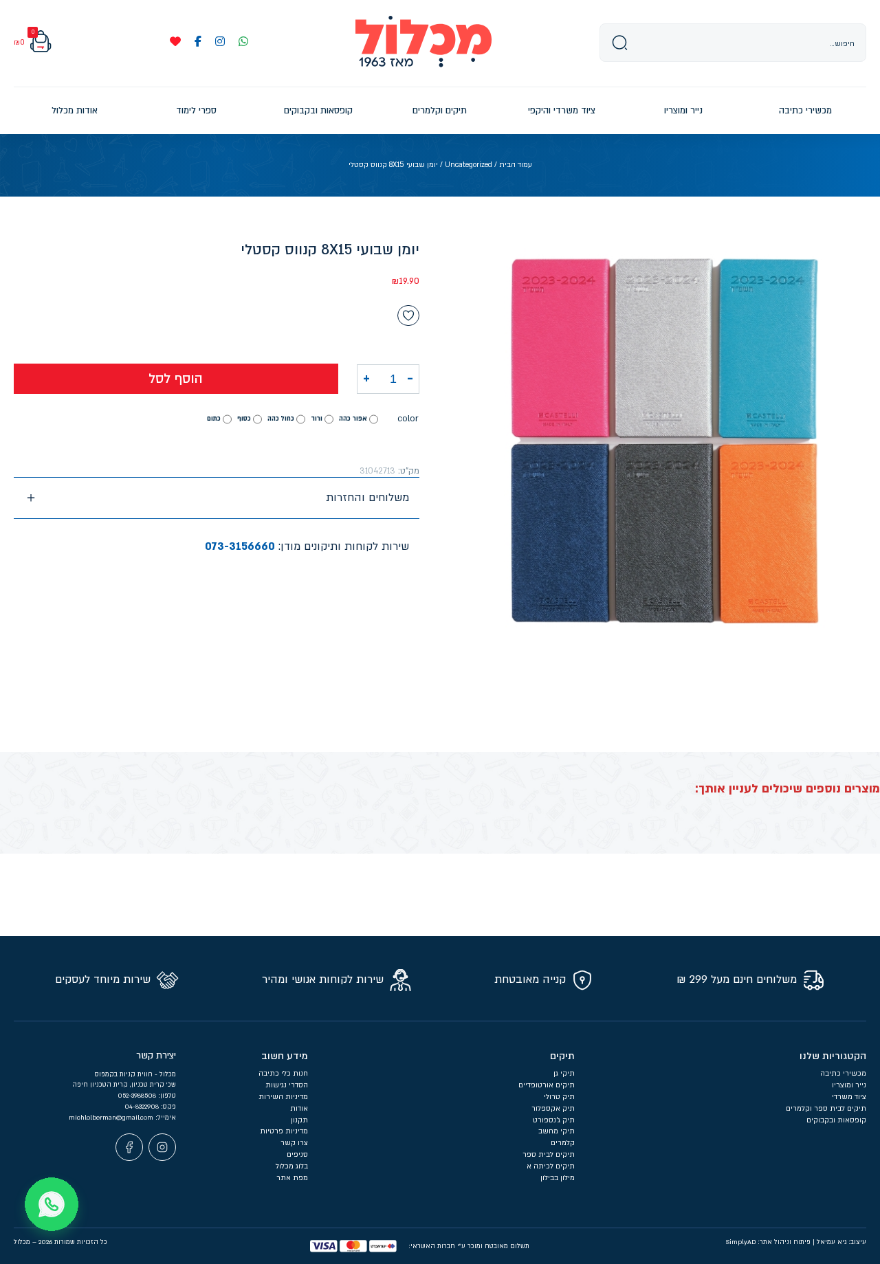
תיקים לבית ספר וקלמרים (826, 1108)
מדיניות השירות (283, 1097)
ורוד (316, 418)
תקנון (299, 1120)
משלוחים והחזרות (367, 497)
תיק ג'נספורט (554, 1120)
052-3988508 (138, 1095)
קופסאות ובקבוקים (836, 1120)
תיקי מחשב (556, 1131)
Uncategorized (468, 165)
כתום (214, 418)
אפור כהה (353, 418)
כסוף (244, 418)
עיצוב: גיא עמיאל (841, 1242)
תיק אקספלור (553, 1108)
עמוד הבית (515, 165)
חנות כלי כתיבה (283, 1073)
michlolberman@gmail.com (112, 1117)
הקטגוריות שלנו (833, 1056)
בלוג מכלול (292, 1166)
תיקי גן (564, 1073)
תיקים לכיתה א (551, 1166)
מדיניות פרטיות (284, 1131)
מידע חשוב (284, 1056)
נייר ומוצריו (849, 1085)
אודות (299, 1108)
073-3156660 (240, 546)
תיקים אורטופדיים (546, 1085)
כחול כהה (280, 418)
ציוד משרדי (849, 1097)
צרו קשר (294, 1143)
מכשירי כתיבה (843, 1073)
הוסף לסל (175, 379)
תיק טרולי (559, 1097)
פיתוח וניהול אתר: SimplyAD (768, 1242)
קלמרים (563, 1143)
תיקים (562, 1056)
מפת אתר (292, 1178)
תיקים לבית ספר (548, 1155)
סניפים (297, 1155)
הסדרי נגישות (286, 1085)
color (408, 418)
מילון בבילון (557, 1178)
